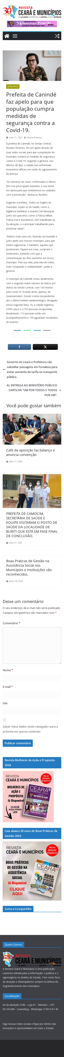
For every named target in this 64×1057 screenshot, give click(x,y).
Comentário (11, 623)
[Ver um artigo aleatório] (57, 36)
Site (5, 703)
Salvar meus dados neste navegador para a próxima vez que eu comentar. (30, 729)
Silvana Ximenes (34, 137)
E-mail (8, 687)
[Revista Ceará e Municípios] (7, 36)
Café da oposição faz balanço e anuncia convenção (30, 452)
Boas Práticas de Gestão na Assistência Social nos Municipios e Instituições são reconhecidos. (29, 568)
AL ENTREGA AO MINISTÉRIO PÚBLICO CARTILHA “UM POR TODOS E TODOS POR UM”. (32, 390)
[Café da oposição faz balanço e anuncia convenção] (32, 416)
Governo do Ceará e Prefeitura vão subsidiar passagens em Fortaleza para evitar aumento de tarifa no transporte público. (32, 369)
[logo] (32, 953)
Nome (8, 670)
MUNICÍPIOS (13, 86)
